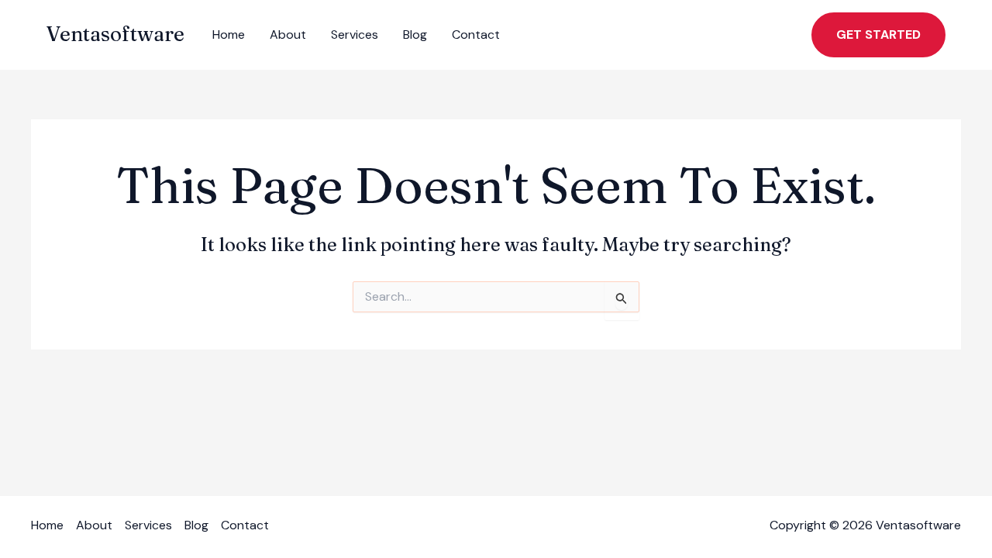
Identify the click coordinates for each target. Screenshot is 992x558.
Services (354, 34)
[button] (878, 34)
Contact (476, 34)
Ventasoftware (115, 34)
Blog (415, 34)
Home (228, 34)
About (288, 34)
